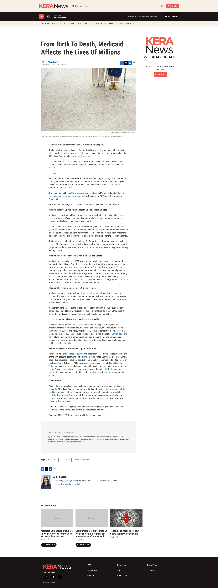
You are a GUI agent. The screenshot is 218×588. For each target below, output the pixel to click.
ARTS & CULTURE (100, 24)
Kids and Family (92, 570)
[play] (41, 16)
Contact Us (151, 570)
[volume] (48, 16)
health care (65, 460)
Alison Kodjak (53, 62)
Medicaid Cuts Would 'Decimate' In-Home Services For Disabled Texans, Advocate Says (57, 533)
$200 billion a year (79, 324)
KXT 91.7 (120, 570)
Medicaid (51, 460)
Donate (173, 6)
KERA (89, 565)
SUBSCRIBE (160, 74)
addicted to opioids (74, 354)
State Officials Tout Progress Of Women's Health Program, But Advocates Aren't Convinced (91, 533)
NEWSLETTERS (115, 24)
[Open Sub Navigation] (123, 24)
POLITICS (87, 24)
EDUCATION (76, 24)
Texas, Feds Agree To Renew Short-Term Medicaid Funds (124, 532)
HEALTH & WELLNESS (60, 24)
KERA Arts (91, 575)
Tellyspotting (121, 565)
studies (65, 369)
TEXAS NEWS (44, 24)
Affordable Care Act (82, 460)
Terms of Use (152, 565)
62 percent (85, 293)
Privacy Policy (122, 575)
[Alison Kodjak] (46, 482)
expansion (85, 357)
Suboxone (53, 366)
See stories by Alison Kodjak (67, 484)
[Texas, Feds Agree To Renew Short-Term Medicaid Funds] (126, 518)
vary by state (118, 334)
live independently (62, 343)
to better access (113, 369)
